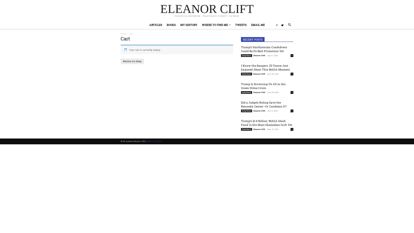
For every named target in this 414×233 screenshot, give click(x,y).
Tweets (241, 25)
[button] (289, 25)
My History (188, 25)
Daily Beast (246, 55)
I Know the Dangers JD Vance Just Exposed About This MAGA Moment (265, 67)
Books (171, 25)
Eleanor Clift (259, 55)
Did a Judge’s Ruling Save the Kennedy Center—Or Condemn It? (264, 104)
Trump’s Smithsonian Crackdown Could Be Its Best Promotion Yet (264, 49)
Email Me (258, 25)
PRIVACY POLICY (154, 141)
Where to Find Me (215, 25)
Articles (155, 25)
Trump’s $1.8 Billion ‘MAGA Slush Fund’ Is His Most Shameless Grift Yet (266, 123)
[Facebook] (276, 25)
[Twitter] (282, 25)
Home (123, 33)
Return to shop (132, 61)
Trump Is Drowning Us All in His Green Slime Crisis (263, 86)
